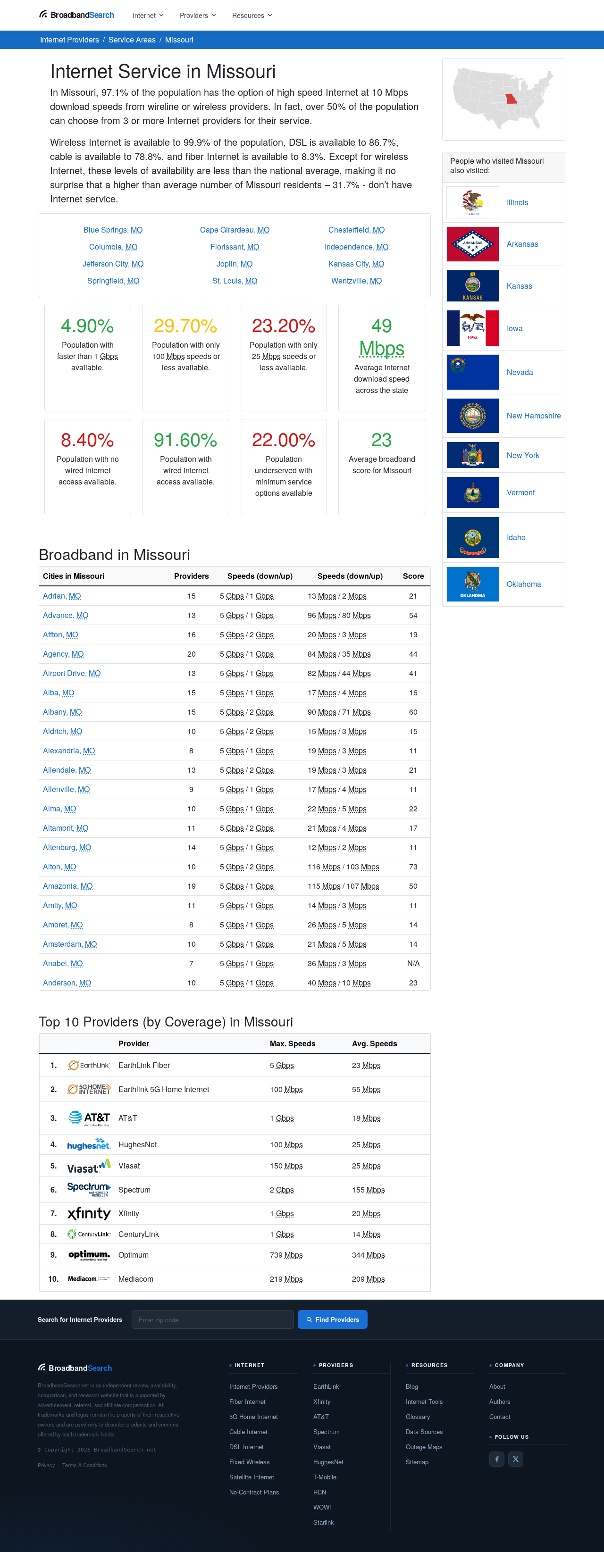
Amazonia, (67, 885)
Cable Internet (248, 1431)
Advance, (65, 614)
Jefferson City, (113, 263)
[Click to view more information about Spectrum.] (89, 1190)
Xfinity (322, 1401)
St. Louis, (234, 280)
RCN (319, 1491)
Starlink (323, 1522)
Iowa (515, 328)
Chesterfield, (356, 229)
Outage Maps (424, 1446)
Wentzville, (356, 280)
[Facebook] (496, 1459)
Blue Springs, (113, 229)
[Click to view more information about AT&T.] (89, 1118)
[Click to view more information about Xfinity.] (89, 1213)
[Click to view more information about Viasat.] (89, 1166)
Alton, (59, 866)
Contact (500, 1416)
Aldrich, (62, 731)
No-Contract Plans (254, 1491)
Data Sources (424, 1431)
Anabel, (63, 963)
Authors (500, 1401)
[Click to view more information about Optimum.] (89, 1255)
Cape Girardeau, (234, 229)
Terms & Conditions (84, 1465)
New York (523, 455)
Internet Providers (253, 1386)
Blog (412, 1386)
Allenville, (66, 789)
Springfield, (113, 280)
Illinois (517, 202)
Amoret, (63, 924)
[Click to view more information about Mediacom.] (89, 1278)
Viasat (322, 1446)
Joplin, (234, 263)
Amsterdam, (70, 943)
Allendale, (67, 769)
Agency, (63, 653)
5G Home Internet (253, 1416)
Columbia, (113, 246)
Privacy (46, 1465)
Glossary (418, 1416)
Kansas (519, 285)
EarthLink (326, 1386)
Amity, (60, 905)
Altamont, (65, 827)
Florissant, (234, 246)
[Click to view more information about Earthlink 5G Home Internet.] (89, 1089)
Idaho (516, 537)
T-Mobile (324, 1476)
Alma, (59, 808)
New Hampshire (534, 415)
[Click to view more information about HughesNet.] (89, 1144)
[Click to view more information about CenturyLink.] (89, 1234)
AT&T (321, 1416)
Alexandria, (69, 750)
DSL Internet (246, 1446)
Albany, (62, 711)
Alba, (58, 692)
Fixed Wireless (249, 1461)
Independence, (356, 246)
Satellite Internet (251, 1476)
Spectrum (326, 1431)
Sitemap (417, 1461)
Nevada (520, 372)
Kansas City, (356, 263)
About (497, 1386)
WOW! (322, 1506)
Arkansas (522, 243)
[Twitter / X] (515, 1459)
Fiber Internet (247, 1401)
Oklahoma (524, 583)
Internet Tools (424, 1401)
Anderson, (67, 982)
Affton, (60, 634)
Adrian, (62, 595)
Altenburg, (67, 847)
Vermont (521, 492)
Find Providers (337, 1319)
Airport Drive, (72, 673)
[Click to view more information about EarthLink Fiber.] (89, 1065)
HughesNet (328, 1461)
